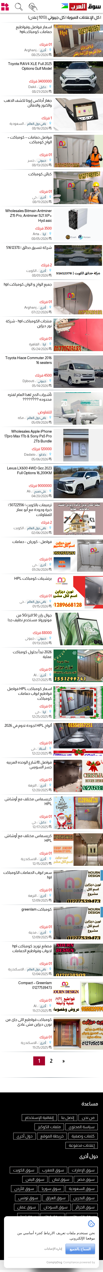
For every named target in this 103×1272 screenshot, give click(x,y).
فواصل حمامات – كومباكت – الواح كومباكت (30, 139)
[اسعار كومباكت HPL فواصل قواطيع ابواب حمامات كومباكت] (78, 717)
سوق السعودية (81, 1188)
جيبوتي (42, 160)
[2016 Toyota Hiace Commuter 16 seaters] (78, 386)
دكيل (43, 87)
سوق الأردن (24, 1188)
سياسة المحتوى (81, 1127)
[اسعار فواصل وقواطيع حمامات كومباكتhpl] (78, 56)
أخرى (43, 50)
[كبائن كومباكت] (78, 203)
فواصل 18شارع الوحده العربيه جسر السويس (29, 764)
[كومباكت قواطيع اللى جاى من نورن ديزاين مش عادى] (78, 1048)
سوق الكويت (23, 1170)
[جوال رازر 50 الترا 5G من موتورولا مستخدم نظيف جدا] (78, 644)
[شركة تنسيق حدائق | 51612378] (78, 276)
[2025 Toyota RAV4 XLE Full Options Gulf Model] (78, 92)
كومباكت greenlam (37, 909)
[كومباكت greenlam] (78, 938)
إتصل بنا (67, 1117)
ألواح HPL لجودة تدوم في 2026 (28, 725)
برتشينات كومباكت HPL (33, 578)
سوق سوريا (51, 1188)
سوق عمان (26, 1207)
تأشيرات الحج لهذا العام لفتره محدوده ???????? (30, 397)
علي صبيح (40, 491)
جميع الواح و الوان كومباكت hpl (28, 284)
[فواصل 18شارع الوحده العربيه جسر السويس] (78, 791)
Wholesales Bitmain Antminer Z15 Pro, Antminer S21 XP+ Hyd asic (28, 216)
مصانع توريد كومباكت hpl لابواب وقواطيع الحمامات (32, 948)
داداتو (42, 454)
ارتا (44, 234)
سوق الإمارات (83, 1170)
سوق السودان (56, 1207)
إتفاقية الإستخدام (39, 1117)
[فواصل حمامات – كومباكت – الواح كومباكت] (78, 166)
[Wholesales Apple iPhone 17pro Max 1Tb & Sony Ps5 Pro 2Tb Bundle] (78, 460)
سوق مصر (85, 1179)
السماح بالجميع (80, 1249)
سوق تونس (28, 1198)
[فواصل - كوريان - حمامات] (78, 570)
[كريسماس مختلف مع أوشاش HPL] (78, 828)
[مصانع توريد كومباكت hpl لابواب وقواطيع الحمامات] (78, 975)
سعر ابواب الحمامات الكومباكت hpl (27, 875)
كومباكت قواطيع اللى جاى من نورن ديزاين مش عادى (29, 1022)
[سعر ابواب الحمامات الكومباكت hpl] (78, 901)
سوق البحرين (83, 1198)
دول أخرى (24, 1136)
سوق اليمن (35, 1179)
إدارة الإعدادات (53, 1248)
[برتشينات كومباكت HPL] (78, 607)
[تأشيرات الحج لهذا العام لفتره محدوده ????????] (78, 423)
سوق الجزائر (84, 1207)
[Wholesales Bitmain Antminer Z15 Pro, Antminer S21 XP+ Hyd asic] (78, 239)
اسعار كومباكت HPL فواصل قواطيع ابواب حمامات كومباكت (29, 694)
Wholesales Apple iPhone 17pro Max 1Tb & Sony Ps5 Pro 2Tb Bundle (28, 436)
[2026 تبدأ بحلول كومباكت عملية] (78, 681)
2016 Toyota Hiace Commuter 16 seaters (28, 360)
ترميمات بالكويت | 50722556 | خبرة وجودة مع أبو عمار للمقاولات (30, 510)
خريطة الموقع (52, 1136)
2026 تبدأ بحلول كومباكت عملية (32, 654)
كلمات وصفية (83, 1136)
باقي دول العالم (36, 124)
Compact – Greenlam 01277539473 (35, 985)
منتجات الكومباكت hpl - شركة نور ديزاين (29, 323)
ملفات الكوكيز (49, 1127)
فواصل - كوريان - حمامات (32, 541)
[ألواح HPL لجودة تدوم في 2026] (78, 754)
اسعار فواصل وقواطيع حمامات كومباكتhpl (34, 29)
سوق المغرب (53, 1170)
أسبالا (42, 749)
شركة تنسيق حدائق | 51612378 (29, 247)
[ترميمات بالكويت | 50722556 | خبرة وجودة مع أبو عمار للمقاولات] (78, 533)
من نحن (88, 1117)
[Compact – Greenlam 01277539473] (78, 1011)
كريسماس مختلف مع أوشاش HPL (28, 801)
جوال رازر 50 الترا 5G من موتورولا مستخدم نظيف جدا (30, 617)
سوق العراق (56, 1198)
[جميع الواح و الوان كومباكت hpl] (78, 313)
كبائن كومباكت (40, 174)
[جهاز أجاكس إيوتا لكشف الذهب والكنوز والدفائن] (78, 129)
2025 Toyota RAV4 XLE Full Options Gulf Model (30, 66)
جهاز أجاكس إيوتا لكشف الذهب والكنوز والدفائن (28, 103)
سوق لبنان (60, 1179)
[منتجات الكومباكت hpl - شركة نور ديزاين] (78, 350)
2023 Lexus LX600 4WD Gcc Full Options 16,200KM (29, 470)
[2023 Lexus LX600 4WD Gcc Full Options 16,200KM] (78, 497)
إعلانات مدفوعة (81, 1145)
